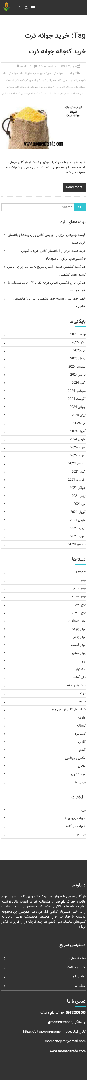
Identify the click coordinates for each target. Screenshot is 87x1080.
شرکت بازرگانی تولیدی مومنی (67, 709)
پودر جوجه (79, 628)
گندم (82, 750)
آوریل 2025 (78, 358)
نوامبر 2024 (78, 374)
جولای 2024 (78, 407)
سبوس (81, 701)
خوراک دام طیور (64, 87)
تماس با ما (79, 976)
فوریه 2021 (78, 528)
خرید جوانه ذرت (77, 80)
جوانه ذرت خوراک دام (31, 74)
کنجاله (73, 74)
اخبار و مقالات (76, 967)
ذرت (83, 693)
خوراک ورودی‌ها (75, 818)
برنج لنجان (79, 612)
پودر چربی (79, 637)
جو (84, 661)
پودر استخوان (77, 620)
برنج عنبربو (79, 596)
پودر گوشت (78, 645)
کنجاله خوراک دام (25, 87)
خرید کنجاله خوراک (36, 80)
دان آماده (79, 677)
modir (23, 66)
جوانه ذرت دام (10, 74)
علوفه (82, 717)
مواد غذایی (78, 774)
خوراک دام (80, 87)
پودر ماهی (79, 653)
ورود (83, 810)
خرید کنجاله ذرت (15, 80)
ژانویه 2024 (78, 455)
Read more (74, 187)
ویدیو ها (80, 782)
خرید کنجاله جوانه (57, 80)
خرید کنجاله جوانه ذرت (57, 52)
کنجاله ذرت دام (29, 94)
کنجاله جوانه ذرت (45, 87)
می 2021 (79, 504)
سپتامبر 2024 (77, 391)
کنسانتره (80, 733)
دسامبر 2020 (77, 544)
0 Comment (46, 66)
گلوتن (82, 742)
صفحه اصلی (77, 958)
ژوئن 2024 (79, 415)
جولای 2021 (78, 488)
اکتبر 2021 (79, 471)
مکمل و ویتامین (75, 758)
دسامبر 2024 (77, 366)
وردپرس (80, 834)
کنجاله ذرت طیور (11, 94)
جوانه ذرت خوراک (53, 74)
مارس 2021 (78, 520)
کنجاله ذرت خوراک (49, 94)
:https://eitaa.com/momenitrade (48, 1031)
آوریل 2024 (78, 431)
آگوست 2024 (77, 399)
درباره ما (80, 985)
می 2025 (79, 350)
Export (81, 572)
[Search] (80, 207)
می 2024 (79, 423)
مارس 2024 (78, 439)
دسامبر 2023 (77, 463)
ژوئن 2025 (79, 342)
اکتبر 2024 (79, 383)
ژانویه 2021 (78, 536)
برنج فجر (80, 604)
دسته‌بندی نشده (75, 685)
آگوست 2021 (77, 479)
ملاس (82, 766)
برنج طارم (79, 588)
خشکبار (81, 669)
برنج (83, 580)
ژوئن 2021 (79, 496)
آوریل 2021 (78, 512)
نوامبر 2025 (78, 334)
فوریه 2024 (78, 447)
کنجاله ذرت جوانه (70, 94)
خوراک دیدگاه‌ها (75, 826)
